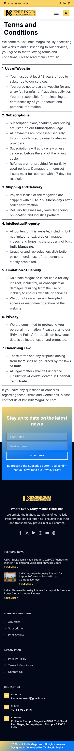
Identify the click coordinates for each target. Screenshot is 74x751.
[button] (56, 13)
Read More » (11, 566)
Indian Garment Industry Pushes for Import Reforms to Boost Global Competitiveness (40, 576)
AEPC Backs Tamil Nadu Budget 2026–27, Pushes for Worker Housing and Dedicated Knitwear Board (36, 561)
